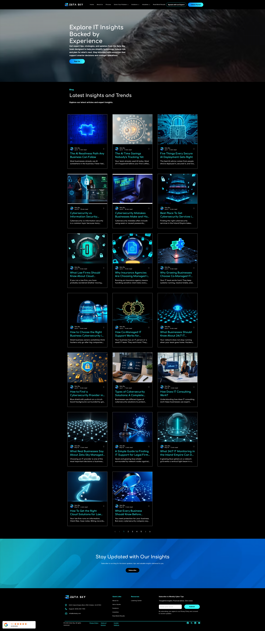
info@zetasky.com (75, 613)
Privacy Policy (94, 623)
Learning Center (136, 600)
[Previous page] (119, 532)
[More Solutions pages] (138, 4)
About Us (115, 600)
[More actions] (104, 149)
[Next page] (145, 532)
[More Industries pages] (149, 4)
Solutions (115, 608)
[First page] (115, 532)
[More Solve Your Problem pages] (127, 4)
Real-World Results (118, 616)
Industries (115, 612)
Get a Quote (116, 604)
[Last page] (150, 532)
